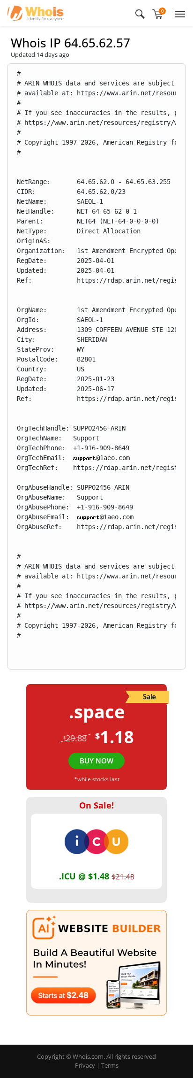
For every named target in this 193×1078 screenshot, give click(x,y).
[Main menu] (178, 13)
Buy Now (96, 760)
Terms (110, 1065)
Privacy (85, 1065)
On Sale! (96, 805)
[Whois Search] (140, 13)
